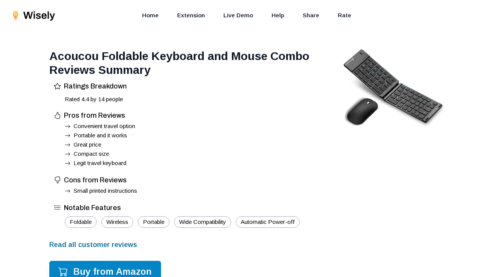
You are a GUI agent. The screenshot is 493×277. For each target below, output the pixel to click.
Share (311, 15)
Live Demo (238, 15)
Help (278, 15)
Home (150, 15)
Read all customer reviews (93, 245)
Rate (344, 15)
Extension (191, 15)
